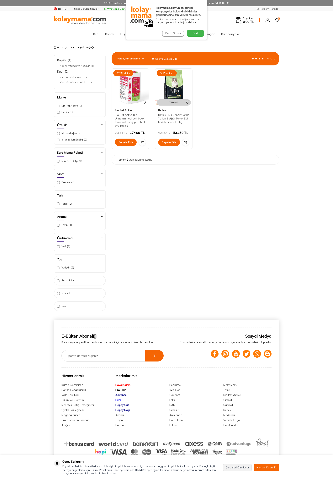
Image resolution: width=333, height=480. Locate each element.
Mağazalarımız (70, 415)
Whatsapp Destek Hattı (120, 8)
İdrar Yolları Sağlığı (74, 139)
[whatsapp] (257, 354)
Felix (172, 400)
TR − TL (62, 8)
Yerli (65, 246)
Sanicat (228, 405)
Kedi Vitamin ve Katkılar (76, 82)
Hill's (118, 400)
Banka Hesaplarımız (74, 390)
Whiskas (174, 390)
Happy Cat (122, 405)
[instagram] (225, 354)
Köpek (109, 34)
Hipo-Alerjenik (71, 133)
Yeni (63, 306)
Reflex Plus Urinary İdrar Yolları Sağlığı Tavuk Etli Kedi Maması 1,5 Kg (173, 118)
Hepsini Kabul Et (266, 467)
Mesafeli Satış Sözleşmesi (77, 405)
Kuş (122, 34)
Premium (68, 182)
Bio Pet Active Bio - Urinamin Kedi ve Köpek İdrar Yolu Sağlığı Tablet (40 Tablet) (130, 120)
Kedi (96, 34)
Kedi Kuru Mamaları (73, 77)
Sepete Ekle (126, 142)
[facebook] (215, 354)
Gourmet (174, 395)
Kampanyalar (230, 34)
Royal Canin (122, 385)
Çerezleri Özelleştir (237, 467)
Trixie (226, 390)
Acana (119, 415)
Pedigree (175, 385)
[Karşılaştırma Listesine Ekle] (142, 142)
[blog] (268, 354)
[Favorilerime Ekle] (144, 102)
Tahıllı (66, 203)
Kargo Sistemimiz (72, 385)
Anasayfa (63, 47)
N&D (172, 405)
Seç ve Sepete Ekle (166, 58)
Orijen (119, 420)
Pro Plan (120, 390)
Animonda (175, 415)
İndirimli (66, 293)
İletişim (65, 425)
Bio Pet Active (71, 105)
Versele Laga (231, 420)
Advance (121, 395)
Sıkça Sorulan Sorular (86, 8)
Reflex (67, 111)
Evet (195, 33)
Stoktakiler (67, 280)
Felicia (173, 425)
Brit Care (120, 425)
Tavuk (66, 224)
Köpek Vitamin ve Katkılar (77, 65)
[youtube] (236, 354)
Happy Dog (122, 410)
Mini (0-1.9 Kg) (71, 161)
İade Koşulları (70, 395)
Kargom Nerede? (269, 8)
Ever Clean (176, 420)
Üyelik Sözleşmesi (72, 410)
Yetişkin (67, 267)
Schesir (173, 410)
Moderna (229, 415)
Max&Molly (230, 385)
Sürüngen (208, 34)
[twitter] (246, 354)
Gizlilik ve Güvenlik (72, 400)
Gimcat (227, 400)
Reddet (139, 470)
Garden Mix (230, 425)
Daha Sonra (173, 33)
